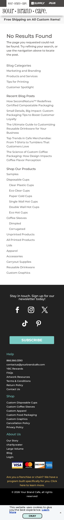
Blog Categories (18, 65)
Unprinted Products (20, 234)
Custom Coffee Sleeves (20, 406)
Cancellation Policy (18, 423)
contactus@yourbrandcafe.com (25, 364)
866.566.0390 (14, 360)
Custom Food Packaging (21, 414)
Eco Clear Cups (19, 190)
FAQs (9, 372)
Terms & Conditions (18, 381)
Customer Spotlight (20, 87)
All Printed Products (20, 240)
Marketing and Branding (23, 70)
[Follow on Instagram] (31, 310)
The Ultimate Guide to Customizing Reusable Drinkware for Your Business (30, 128)
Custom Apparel (16, 410)
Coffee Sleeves (16, 218)
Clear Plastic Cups (21, 185)
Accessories (14, 256)
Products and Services (22, 76)
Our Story (12, 440)
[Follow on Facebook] (17, 310)
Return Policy (14, 385)
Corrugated (17, 229)
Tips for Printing (17, 81)
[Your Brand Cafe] (17, 3)
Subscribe (32, 340)
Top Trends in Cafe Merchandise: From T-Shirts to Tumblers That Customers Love (28, 142)
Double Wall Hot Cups (24, 207)
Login (9, 457)
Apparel (12, 250)
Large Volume (15, 448)
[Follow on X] (45, 310)
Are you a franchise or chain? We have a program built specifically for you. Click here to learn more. (32, 481)
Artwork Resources (18, 376)
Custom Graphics (18, 272)
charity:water (14, 444)
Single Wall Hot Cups (23, 201)
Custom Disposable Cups (21, 402)
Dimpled (15, 223)
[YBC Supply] (38, 3)
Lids (9, 245)
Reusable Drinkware (20, 267)
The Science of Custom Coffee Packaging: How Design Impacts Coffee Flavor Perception (29, 156)
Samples (12, 174)
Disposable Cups (17, 179)
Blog (9, 452)
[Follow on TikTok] (25, 323)
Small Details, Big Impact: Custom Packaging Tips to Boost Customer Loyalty (30, 115)
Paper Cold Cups (20, 196)
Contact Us (13, 389)
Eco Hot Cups (18, 212)
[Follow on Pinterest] (38, 323)
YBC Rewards (14, 368)
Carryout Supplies (18, 261)
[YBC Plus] (52, 3)
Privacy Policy (14, 427)
